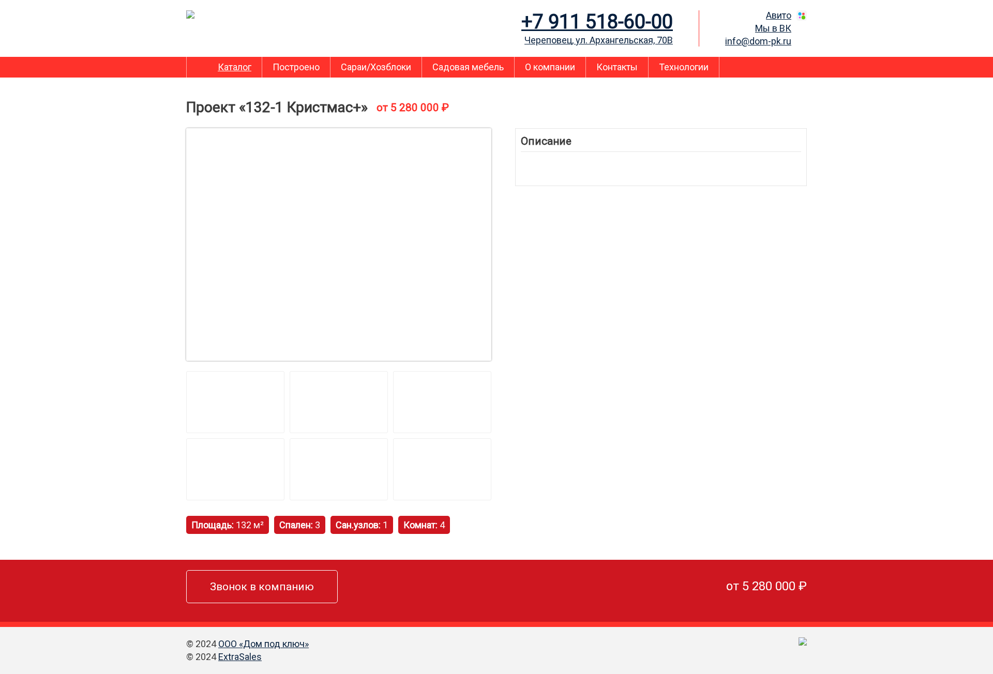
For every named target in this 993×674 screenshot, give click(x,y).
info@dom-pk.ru (758, 41)
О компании (550, 67)
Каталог (234, 67)
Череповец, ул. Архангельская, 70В (598, 40)
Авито (778, 15)
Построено (296, 67)
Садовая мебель (468, 67)
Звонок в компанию (262, 586)
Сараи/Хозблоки (376, 67)
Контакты (617, 67)
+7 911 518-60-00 (597, 21)
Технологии (684, 67)
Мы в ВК (773, 28)
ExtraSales (240, 656)
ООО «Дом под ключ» (263, 643)
